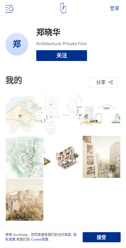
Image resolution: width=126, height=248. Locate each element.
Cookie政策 (39, 239)
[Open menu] (8, 8)
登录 (114, 8)
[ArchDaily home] (63, 8)
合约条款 (64, 235)
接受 (101, 237)
